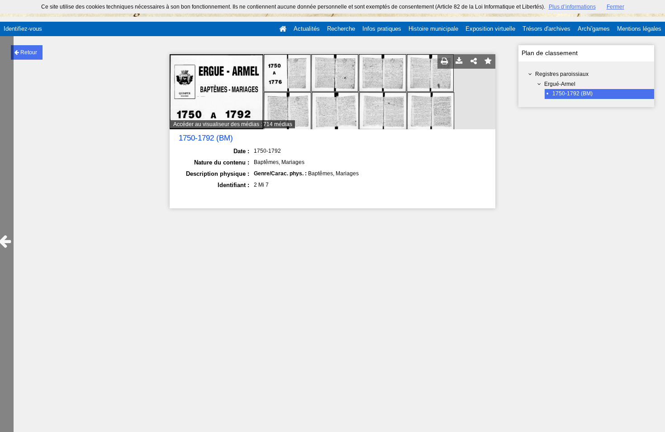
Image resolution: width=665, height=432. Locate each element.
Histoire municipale (433, 28)
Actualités (307, 28)
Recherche (341, 28)
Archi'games (594, 28)
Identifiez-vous (23, 28)
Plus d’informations (572, 7)
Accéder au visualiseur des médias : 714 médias (232, 124)
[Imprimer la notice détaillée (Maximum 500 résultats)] (444, 61)
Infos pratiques (381, 28)
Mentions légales (639, 28)
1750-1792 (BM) (572, 93)
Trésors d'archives (546, 28)
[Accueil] (283, 29)
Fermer (615, 7)
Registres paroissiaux (562, 74)
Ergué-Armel (559, 84)
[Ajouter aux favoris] (488, 61)
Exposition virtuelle (490, 28)
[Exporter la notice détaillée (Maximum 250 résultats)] (459, 61)
